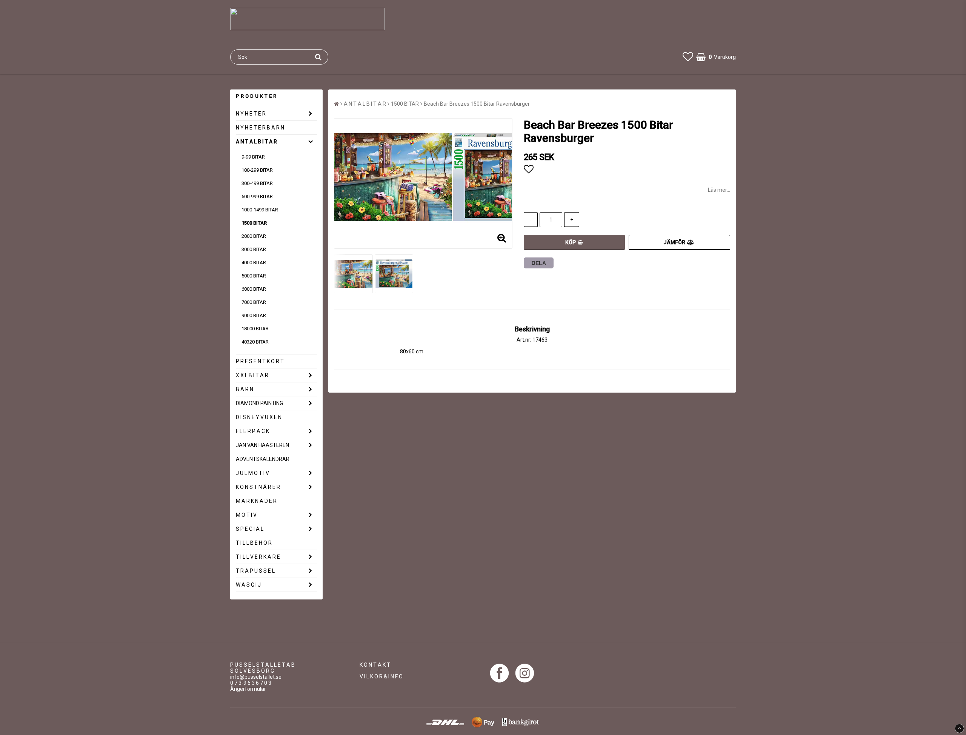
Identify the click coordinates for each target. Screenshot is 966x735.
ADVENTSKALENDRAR (262, 459)
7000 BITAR (254, 302)
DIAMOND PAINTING (259, 403)
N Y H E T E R (251, 114)
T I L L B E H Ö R (254, 543)
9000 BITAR (254, 315)
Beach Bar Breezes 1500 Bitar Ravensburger (477, 104)
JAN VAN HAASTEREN (262, 445)
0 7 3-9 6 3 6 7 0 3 (250, 683)
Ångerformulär (248, 689)
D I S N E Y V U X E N (258, 417)
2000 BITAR (254, 236)
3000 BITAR (254, 249)
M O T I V (246, 515)
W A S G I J (248, 585)
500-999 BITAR (257, 196)
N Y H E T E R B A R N (260, 128)
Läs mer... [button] (719, 190)
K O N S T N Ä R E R (258, 487)
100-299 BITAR (257, 170)
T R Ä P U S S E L (255, 571)
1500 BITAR (254, 223)
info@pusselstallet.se (255, 677)
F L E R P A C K (252, 431)
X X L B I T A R (252, 375)
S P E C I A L (249, 529)
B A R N (244, 389)
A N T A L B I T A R (256, 142)
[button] (688, 57)
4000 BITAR (254, 262)
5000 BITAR (254, 276)
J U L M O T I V (252, 473)
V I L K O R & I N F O (381, 676)
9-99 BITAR (253, 157)
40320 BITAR (255, 342)
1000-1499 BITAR (260, 210)
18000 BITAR (255, 328)
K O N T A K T (375, 665)
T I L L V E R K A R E (258, 557)
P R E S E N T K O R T (260, 361)
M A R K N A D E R (256, 501)
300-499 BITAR (257, 183)
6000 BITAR (254, 289)
